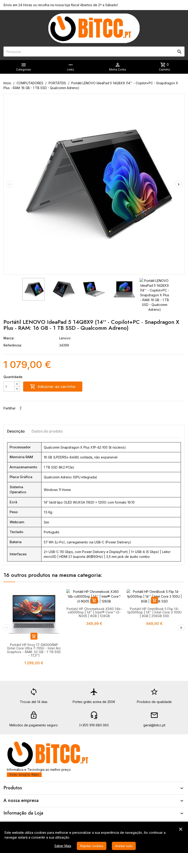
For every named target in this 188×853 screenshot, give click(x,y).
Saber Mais (62, 846)
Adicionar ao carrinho (52, 386)
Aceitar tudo (124, 846)
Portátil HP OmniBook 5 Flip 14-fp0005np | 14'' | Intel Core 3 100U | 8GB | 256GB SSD (154, 612)
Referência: (12, 345)
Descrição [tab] (16, 431)
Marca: (8, 338)
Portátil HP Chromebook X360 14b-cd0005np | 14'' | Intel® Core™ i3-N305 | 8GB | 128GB (94, 612)
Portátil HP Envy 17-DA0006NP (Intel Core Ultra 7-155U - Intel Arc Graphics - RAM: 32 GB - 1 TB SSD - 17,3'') (34, 650)
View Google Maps (24, 774)
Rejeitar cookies (91, 846)
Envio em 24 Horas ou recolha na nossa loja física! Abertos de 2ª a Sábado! (61, 5)
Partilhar (20, 408)
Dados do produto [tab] (47, 431)
